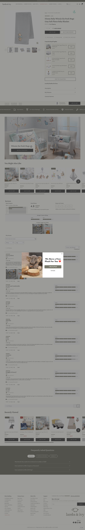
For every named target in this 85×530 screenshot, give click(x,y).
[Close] (62, 253)
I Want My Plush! (53, 266)
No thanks (53, 270)
